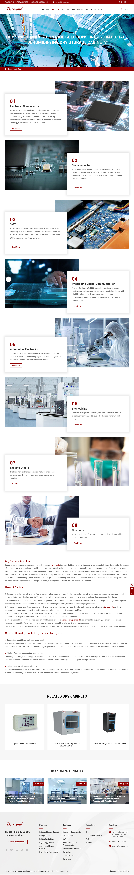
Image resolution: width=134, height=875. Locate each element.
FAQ (87, 839)
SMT (13, 224)
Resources (65, 9)
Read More (16, 129)
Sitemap (112, 871)
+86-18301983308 (27, 2)
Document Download (94, 835)
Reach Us (113, 825)
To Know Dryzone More (16, 842)
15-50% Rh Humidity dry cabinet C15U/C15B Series (67, 744)
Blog (87, 832)
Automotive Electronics (24, 349)
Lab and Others (19, 467)
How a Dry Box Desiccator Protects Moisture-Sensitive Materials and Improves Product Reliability (21, 798)
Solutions (55, 9)
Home (10, 69)
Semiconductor (81, 165)
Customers (78, 530)
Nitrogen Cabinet (45, 835)
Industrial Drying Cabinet (49, 832)
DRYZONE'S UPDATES (67, 771)
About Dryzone (77, 9)
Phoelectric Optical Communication (93, 283)
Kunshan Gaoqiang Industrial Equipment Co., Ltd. (34, 871)
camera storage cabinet (70, 620)
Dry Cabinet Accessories (48, 852)
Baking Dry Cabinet (46, 839)
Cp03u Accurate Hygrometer (24, 743)
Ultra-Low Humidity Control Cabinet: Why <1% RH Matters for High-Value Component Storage (66, 798)
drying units (55, 565)
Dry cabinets (109, 607)
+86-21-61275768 (13, 2)
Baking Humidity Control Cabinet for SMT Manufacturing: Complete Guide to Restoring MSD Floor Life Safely (109, 798)
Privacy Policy (123, 871)
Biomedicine (79, 408)
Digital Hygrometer (46, 843)
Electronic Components (24, 106)
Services (88, 9)
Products (45, 9)
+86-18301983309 (41, 2)
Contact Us (98, 9)
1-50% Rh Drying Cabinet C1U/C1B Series (109, 743)
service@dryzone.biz (62, 2)
